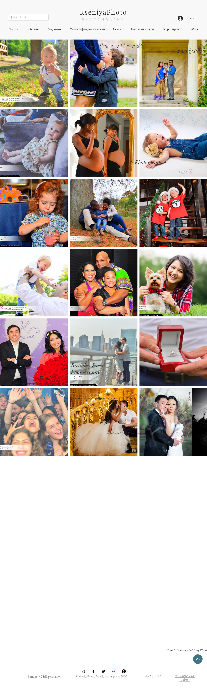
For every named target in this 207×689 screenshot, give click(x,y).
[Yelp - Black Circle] (124, 671)
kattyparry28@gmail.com (44, 676)
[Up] (197, 659)
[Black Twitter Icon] (103, 671)
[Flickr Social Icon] (114, 671)
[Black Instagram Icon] (83, 671)
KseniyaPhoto (103, 12)
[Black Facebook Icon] (93, 671)
